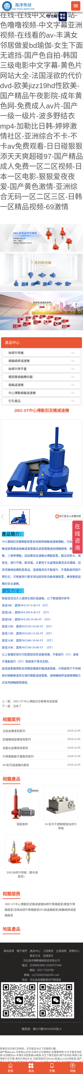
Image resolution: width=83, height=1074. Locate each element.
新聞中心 (74, 950)
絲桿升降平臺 (17, 368)
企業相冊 (61, 950)
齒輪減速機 (16, 385)
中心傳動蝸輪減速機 (22, 393)
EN (54, 16)
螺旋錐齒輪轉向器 (20, 377)
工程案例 (48, 950)
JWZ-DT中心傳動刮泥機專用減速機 (35, 701)
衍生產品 (14, 401)
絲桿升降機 (16, 352)
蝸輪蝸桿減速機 (19, 360)
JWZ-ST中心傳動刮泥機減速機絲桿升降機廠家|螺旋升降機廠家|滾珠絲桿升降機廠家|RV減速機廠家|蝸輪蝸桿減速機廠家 (40, 909)
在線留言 (48, 955)
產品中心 (35, 950)
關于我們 (22, 950)
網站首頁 (9, 950)
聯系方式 (35, 955)
